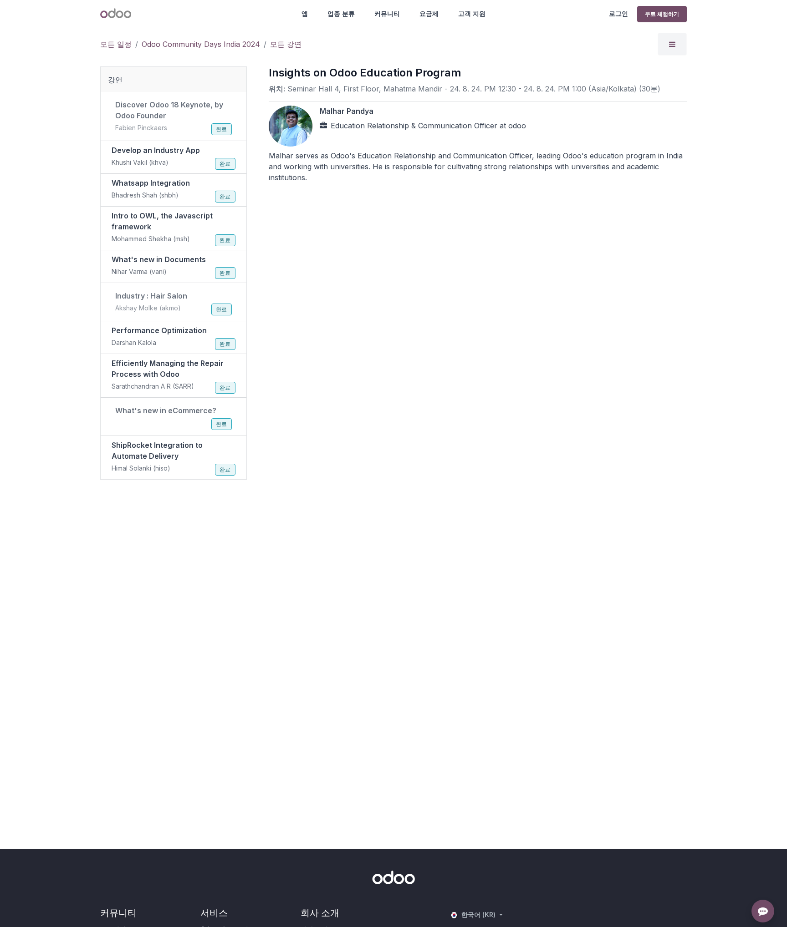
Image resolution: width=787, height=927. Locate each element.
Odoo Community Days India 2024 (201, 44)
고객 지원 (471, 13)
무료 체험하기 (662, 13)
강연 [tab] (115, 79)
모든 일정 (116, 44)
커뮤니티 (387, 13)
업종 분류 (341, 13)
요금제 (429, 13)
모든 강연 (286, 44)
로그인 (618, 13)
